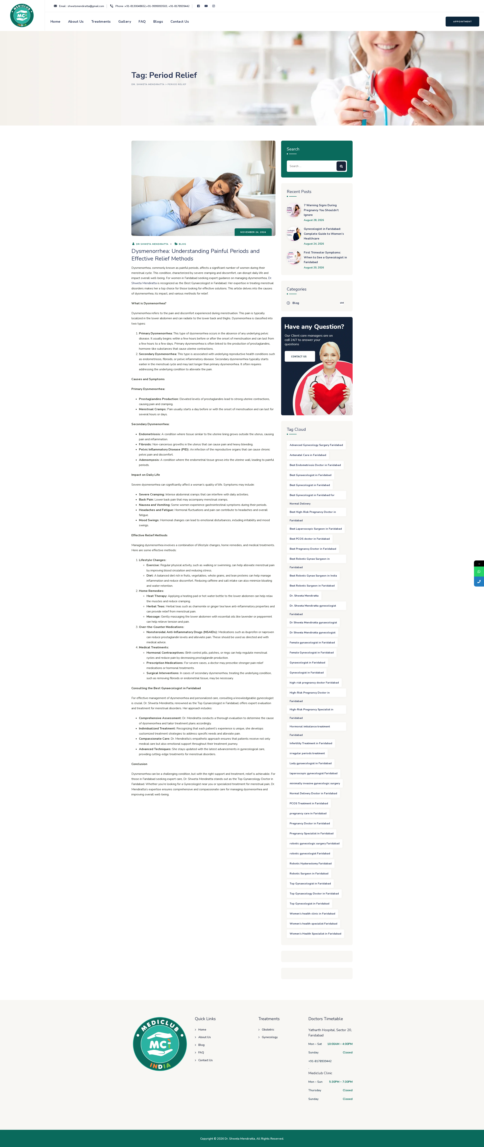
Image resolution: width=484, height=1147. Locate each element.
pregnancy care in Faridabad (308, 813)
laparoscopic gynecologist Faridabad (313, 773)
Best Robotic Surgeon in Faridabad (312, 585)
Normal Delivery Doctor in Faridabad (313, 793)
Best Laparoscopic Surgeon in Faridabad (316, 529)
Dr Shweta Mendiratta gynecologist (312, 632)
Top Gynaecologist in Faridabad (310, 883)
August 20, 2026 (314, 267)
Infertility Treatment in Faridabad (311, 743)
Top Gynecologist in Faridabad (309, 903)
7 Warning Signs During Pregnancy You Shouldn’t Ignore (321, 210)
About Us (76, 21)
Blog (182, 244)
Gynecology (270, 1037)
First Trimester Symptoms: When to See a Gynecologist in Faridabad (325, 257)
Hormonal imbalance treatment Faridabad (310, 728)
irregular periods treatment (307, 753)
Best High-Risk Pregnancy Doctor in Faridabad (313, 513)
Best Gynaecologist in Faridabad (310, 475)
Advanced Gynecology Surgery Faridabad (316, 445)
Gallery (124, 21)
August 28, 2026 (314, 220)
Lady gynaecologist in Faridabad (311, 763)
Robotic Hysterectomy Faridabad (311, 863)
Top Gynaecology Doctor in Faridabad (314, 893)
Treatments (101, 21)
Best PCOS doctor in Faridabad (310, 539)
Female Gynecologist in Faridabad (312, 652)
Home (55, 21)
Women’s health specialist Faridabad (313, 923)
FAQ (142, 21)
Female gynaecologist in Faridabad (312, 642)
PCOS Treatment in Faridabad (309, 803)
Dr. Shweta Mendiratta (304, 596)
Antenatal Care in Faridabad (308, 455)
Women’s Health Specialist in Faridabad (315, 933)
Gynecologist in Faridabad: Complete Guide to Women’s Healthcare (324, 233)
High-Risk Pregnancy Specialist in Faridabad (311, 711)
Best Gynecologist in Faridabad (310, 485)
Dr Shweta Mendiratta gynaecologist (313, 622)
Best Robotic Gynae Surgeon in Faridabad (310, 560)
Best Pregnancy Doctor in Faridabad (313, 549)
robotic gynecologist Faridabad (310, 853)
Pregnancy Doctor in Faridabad (310, 823)
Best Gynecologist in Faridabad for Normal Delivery (312, 496)
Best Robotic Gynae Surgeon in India (313, 575)
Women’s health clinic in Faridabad (312, 913)
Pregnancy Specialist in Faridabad (312, 833)
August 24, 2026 (314, 244)
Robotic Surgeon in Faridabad (309, 873)
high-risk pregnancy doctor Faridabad (314, 682)
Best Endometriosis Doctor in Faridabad (315, 465)
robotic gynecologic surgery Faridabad (315, 843)
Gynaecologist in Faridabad (307, 662)
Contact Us (180, 21)
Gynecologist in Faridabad (307, 672)
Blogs (158, 21)
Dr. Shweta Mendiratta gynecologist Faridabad (313, 607)
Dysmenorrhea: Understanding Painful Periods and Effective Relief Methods (195, 255)
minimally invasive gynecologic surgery (315, 783)
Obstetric (268, 1030)
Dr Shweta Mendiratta (151, 244)
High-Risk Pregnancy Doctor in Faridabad (310, 694)
